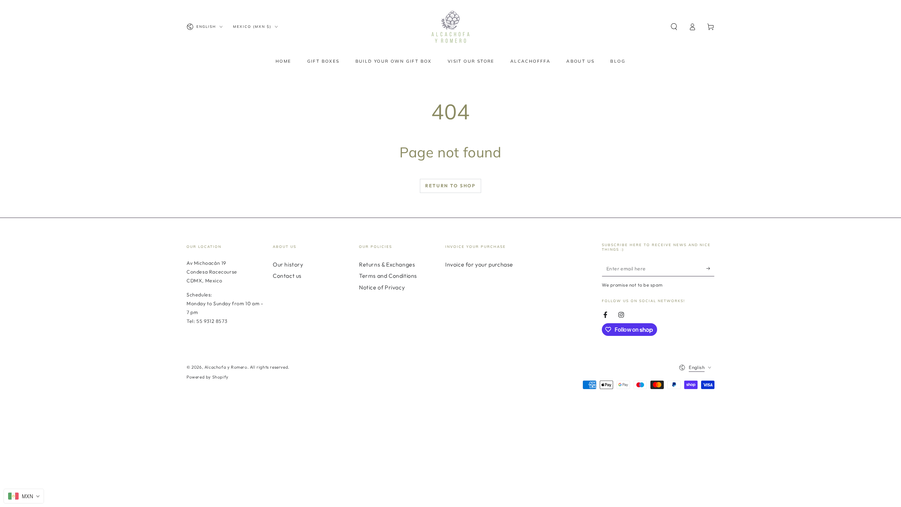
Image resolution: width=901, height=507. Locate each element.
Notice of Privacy (382, 287)
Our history (288, 264)
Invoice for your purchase (479, 264)
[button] (674, 27)
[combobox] (24, 496)
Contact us (287, 275)
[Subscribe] (710, 268)
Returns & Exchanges (387, 264)
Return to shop (450, 185)
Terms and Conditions (388, 275)
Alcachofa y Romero (225, 367)
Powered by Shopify (207, 377)
